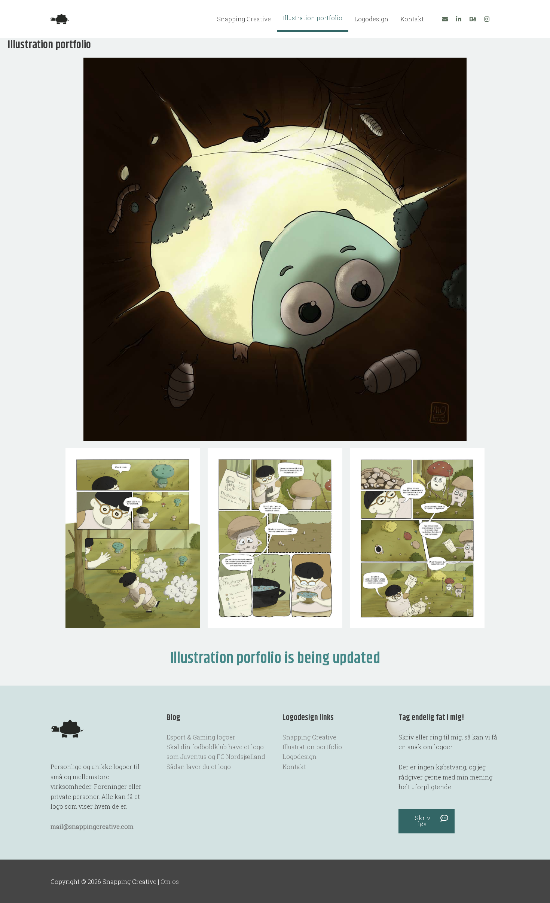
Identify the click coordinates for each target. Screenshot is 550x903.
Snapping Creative (244, 19)
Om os (170, 881)
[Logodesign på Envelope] (445, 19)
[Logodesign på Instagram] (487, 19)
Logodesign (371, 19)
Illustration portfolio (312, 18)
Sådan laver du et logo (198, 767)
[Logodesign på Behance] (473, 19)
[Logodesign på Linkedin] (459, 19)
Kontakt (412, 19)
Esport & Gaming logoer (200, 737)
